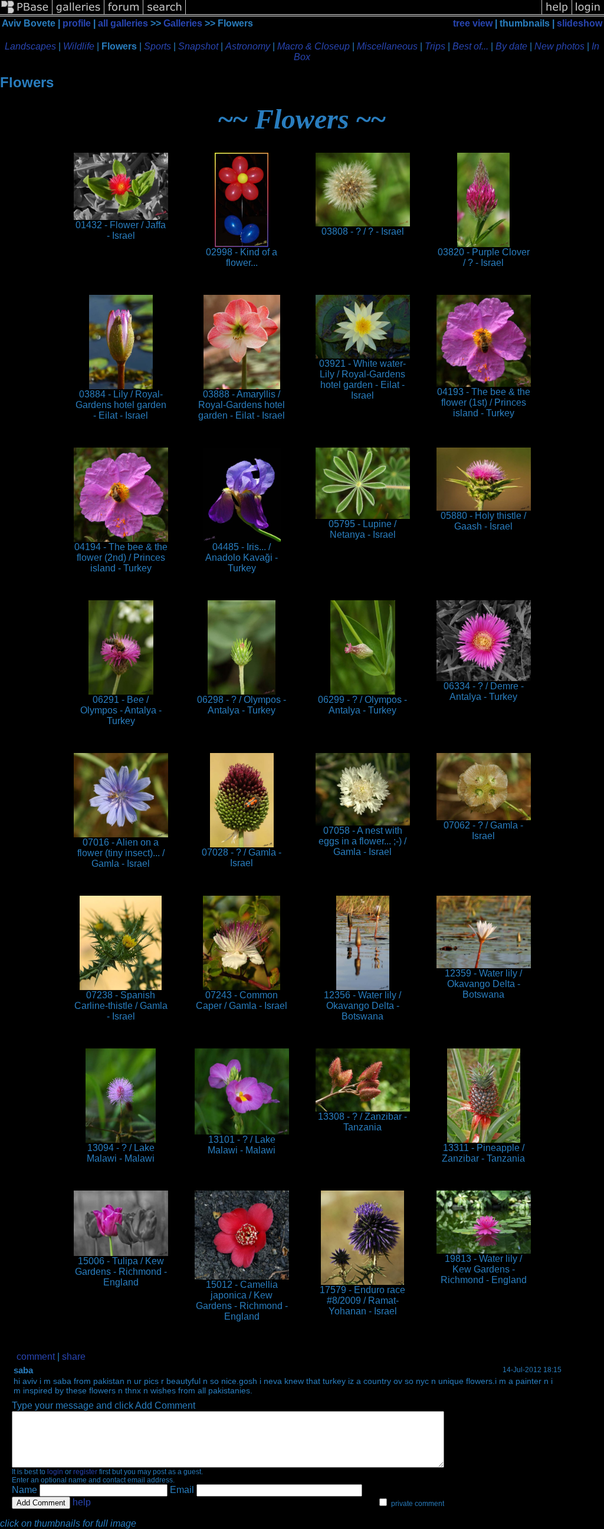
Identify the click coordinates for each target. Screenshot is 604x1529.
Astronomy (247, 46)
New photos (559, 46)
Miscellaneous (387, 46)
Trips (435, 46)
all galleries (123, 23)
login (55, 1472)
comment (36, 1357)
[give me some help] (556, 13)
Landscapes (30, 46)
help (82, 1502)
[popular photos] (363, 13)
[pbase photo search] (164, 13)
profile (77, 23)
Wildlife (78, 46)
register (85, 1472)
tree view (473, 23)
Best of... (470, 46)
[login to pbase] (588, 13)
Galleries (182, 23)
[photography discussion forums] (123, 13)
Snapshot (198, 46)
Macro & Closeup (313, 46)
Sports (157, 46)
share (74, 1357)
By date (511, 46)
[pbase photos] (26, 13)
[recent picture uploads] (78, 13)
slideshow (579, 23)
